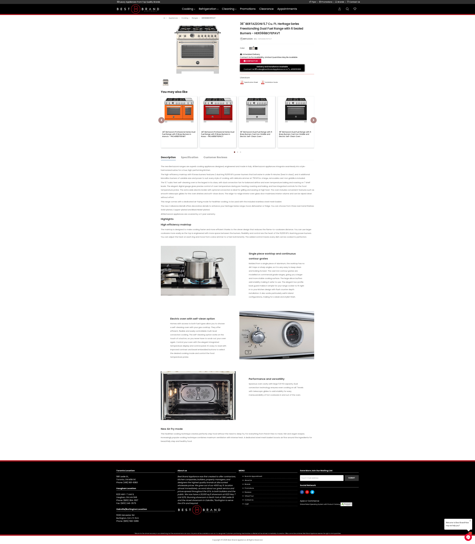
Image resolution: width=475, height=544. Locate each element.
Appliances (173, 18)
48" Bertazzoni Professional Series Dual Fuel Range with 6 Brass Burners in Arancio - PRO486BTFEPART (178, 134)
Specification (189, 157)
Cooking (187, 9)
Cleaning (228, 9)
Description (168, 157)
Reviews (248, 492)
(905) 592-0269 (131, 521)
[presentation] (161, 120)
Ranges (195, 18)
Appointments (287, 9)
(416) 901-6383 (130, 482)
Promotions (248, 9)
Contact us (249, 500)
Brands (247, 484)
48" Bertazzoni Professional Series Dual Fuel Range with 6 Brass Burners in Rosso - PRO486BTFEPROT (217, 134)
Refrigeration (207, 9)
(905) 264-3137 (130, 500)
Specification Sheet (251, 82)
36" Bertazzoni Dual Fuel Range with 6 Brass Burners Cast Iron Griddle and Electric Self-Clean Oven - (256, 134)
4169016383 (296, 69)
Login (247, 504)
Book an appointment (253, 476)
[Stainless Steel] (250, 48)
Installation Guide (271, 82)
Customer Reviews (215, 157)
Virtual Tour (249, 496)
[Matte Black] (256, 48)
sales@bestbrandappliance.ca (271, 69)
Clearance (266, 9)
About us (248, 480)
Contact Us (249, 69)
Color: (242, 48)
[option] (198, 49)
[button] (234, 152)
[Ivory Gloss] (253, 48)
